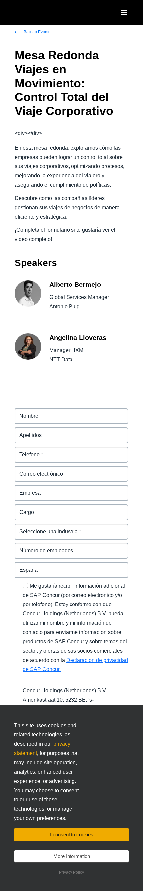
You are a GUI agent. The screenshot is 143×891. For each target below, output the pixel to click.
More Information (71, 856)
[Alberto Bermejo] (28, 298)
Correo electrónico (38, 470)
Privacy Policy (71, 872)
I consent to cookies (71, 834)
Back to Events (36, 32)
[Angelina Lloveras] (28, 351)
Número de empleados (43, 546)
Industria (26, 527)
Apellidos (27, 431)
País (20, 566)
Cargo (22, 508)
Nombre (25, 412)
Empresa (26, 489)
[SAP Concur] (41, 12)
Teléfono (26, 450)
